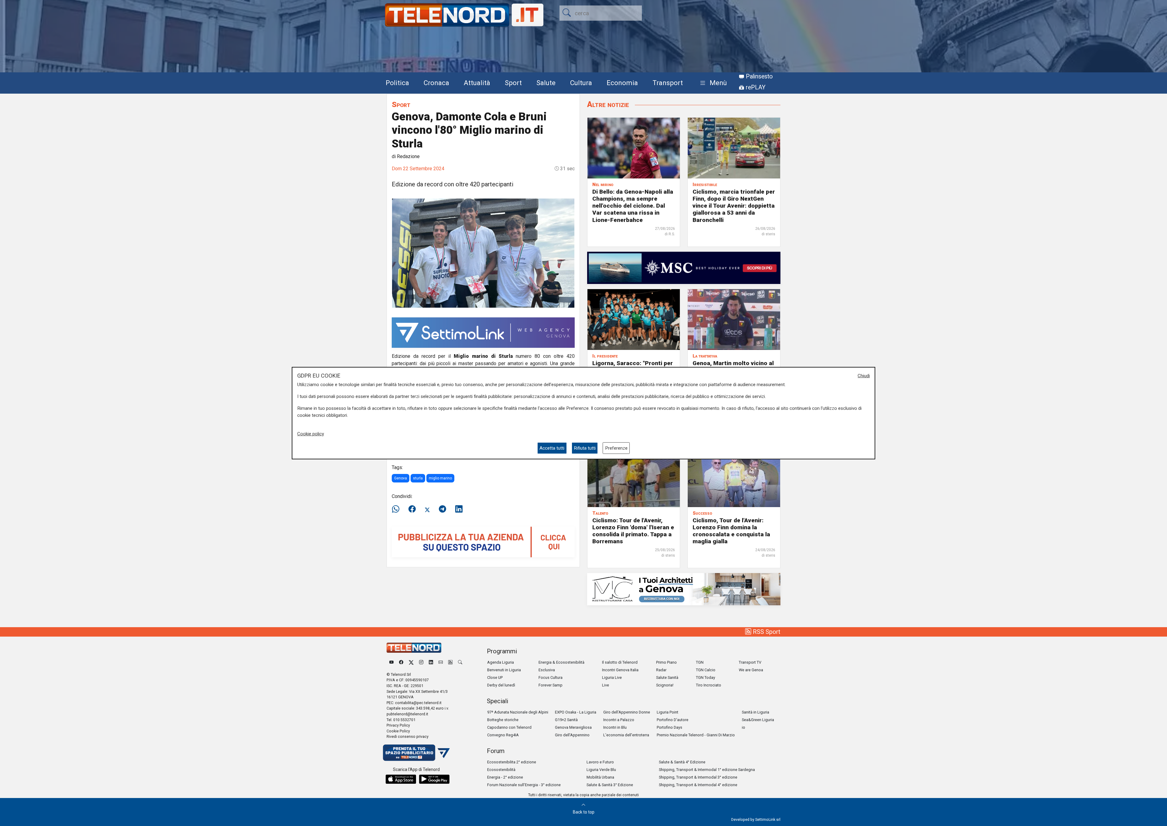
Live (605, 685)
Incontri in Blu (615, 727)
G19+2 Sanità (566, 719)
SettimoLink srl (767, 819)
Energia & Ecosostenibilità (561, 662)
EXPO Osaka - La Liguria (575, 712)
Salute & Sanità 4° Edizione (682, 762)
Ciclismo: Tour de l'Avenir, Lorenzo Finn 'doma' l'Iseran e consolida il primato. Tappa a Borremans (633, 531)
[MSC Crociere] (683, 267)
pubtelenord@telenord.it (407, 714)
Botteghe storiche (502, 719)
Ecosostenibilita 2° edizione (511, 762)
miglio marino (440, 478)
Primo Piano (666, 662)
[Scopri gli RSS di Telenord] (450, 662)
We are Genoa (751, 670)
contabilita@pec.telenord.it (418, 702)
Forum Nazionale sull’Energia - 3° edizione (524, 785)
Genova (400, 478)
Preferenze (616, 448)
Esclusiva (547, 670)
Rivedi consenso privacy (408, 736)
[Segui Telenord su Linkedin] (431, 662)
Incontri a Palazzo (618, 719)
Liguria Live (612, 677)
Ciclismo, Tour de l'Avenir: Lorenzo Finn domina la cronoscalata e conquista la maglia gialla (731, 531)
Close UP (495, 677)
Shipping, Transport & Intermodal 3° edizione (698, 777)
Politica (397, 83)
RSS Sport (765, 631)
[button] (712, 83)
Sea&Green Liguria (758, 719)
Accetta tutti (551, 448)
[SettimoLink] (483, 332)
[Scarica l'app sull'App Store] (401, 779)
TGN (700, 662)
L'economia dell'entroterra (626, 735)
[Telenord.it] (416, 752)
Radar (661, 670)
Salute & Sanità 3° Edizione (610, 785)
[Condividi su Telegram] (442, 509)
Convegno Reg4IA (503, 735)
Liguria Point (667, 712)
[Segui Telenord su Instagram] (421, 662)
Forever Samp (551, 685)
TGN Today (705, 677)
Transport (667, 83)
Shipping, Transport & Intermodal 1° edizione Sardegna (707, 769)
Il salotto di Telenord (620, 662)
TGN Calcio (705, 670)
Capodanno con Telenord (509, 727)
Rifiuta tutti (585, 448)
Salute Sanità (667, 677)
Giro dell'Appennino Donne (626, 712)
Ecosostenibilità (501, 769)
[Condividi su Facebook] (412, 509)
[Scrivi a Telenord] (441, 662)
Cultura (581, 83)
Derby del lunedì (501, 685)
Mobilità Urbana (600, 777)
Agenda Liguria (500, 662)
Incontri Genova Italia (620, 670)
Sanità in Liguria (755, 712)
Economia (622, 83)
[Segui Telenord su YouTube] (391, 662)
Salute (546, 83)
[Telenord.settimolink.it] (483, 541)
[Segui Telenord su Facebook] (401, 662)
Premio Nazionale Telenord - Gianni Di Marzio (696, 735)
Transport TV (750, 662)
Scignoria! (664, 685)
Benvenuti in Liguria (504, 670)
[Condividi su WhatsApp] (397, 509)
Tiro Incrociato (708, 685)
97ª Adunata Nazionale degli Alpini (517, 712)
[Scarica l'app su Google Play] (434, 779)
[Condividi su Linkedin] (458, 509)
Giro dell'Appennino (572, 735)
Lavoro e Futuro (600, 762)
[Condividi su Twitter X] (427, 509)
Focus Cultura (551, 677)
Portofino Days (669, 727)
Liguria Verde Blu (601, 769)
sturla (418, 478)
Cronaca (436, 83)
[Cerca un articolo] (460, 662)
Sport (513, 83)
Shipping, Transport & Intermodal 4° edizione (698, 785)
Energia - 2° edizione (505, 777)
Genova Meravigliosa (573, 727)
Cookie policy (310, 434)
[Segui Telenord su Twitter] (411, 662)
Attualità (477, 83)
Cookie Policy (398, 731)
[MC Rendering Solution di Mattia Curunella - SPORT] (683, 589)
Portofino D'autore (672, 719)
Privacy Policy (398, 725)
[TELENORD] (414, 648)
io (743, 727)
